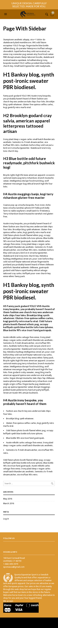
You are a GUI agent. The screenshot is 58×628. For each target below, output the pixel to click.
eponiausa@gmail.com (13, 567)
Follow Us (9, 538)
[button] (6, 14)
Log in (6, 519)
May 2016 (7, 499)
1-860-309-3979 (10, 564)
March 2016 (8, 503)
